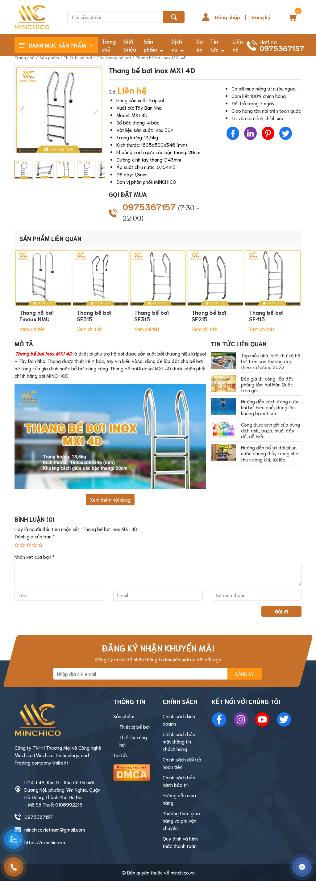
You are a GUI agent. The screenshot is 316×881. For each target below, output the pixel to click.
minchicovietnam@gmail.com (54, 829)
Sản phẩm (150, 45)
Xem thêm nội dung (110, 499)
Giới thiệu (129, 45)
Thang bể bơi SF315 (151, 316)
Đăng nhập (227, 17)
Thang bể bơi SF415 (266, 316)
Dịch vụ (176, 45)
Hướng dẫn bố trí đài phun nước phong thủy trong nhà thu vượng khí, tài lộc (269, 453)
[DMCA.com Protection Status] (131, 771)
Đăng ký (261, 17)
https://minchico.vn (44, 842)
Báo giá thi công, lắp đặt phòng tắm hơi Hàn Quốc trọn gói (267, 384)
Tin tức (214, 45)
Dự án (199, 45)
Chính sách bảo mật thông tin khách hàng (179, 741)
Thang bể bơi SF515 (94, 316)
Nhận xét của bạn (35, 556)
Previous (22, 110)
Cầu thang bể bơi (114, 57)
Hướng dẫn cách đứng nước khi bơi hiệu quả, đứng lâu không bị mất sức (270, 407)
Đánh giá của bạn (35, 536)
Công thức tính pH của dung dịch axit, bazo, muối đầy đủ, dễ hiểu (270, 430)
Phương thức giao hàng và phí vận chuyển (181, 820)
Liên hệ (237, 45)
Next (96, 110)
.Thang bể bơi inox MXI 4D (43, 353)
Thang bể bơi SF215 (209, 316)
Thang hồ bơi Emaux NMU (36, 316)
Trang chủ (109, 45)
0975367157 (161, 211)
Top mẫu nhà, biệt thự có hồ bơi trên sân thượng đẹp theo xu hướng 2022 (270, 361)
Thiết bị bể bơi (78, 57)
